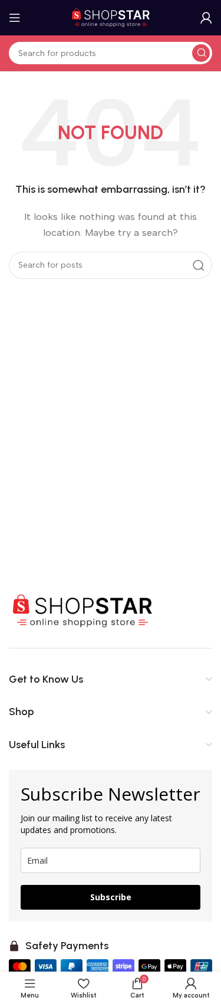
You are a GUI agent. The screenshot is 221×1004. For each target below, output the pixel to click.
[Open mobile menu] (15, 17)
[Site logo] (111, 17)
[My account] (206, 17)
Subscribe (110, 897)
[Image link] (82, 610)
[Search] (201, 53)
